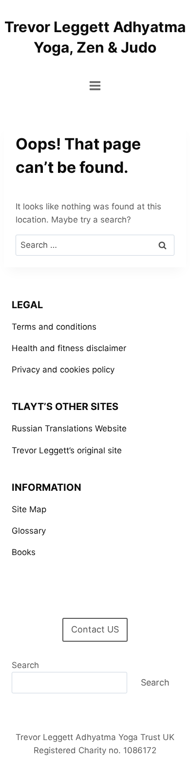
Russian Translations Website (69, 428)
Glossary (29, 531)
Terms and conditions (54, 327)
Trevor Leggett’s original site (67, 450)
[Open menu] (95, 85)
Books (24, 552)
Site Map (29, 509)
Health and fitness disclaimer (69, 348)
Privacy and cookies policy (63, 369)
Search (25, 665)
